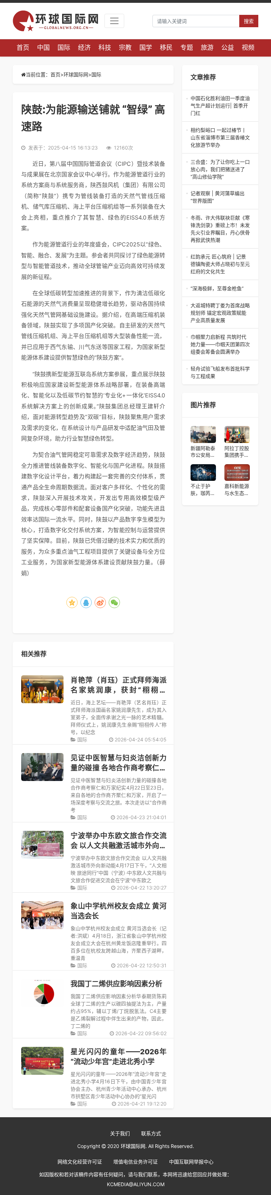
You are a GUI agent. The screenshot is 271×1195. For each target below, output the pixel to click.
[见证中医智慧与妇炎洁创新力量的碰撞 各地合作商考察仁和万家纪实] (42, 767)
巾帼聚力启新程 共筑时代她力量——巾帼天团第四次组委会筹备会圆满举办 (220, 344)
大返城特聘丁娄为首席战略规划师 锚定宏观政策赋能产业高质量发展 (220, 313)
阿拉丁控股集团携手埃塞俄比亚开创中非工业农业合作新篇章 (236, 452)
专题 (186, 47)
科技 (104, 47)
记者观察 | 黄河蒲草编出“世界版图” (220, 197)
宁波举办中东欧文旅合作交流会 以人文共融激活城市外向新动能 (119, 846)
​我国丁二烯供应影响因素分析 (116, 984)
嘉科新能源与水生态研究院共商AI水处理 (236, 489)
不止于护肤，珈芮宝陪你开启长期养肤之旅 (203, 489)
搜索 (249, 21)
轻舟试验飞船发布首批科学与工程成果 (220, 373)
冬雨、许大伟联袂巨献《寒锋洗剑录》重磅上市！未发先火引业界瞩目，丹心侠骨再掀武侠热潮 (220, 229)
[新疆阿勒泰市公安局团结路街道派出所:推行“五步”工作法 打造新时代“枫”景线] (203, 434)
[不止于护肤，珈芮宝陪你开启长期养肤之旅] (203, 472)
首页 (23, 47)
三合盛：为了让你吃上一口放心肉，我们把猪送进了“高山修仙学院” (220, 169)
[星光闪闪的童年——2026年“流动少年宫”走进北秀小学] (42, 1061)
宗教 (125, 47)
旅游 (207, 47)
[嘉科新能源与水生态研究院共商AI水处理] (237, 472)
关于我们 (120, 1133)
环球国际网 (76, 74)
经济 (84, 47)
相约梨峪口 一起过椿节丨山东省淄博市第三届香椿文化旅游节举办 (220, 137)
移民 (166, 47)
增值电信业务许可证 (135, 1162)
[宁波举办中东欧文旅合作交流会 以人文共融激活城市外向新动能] (42, 845)
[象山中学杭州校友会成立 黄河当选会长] (42, 915)
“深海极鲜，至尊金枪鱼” (220, 288)
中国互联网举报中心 (191, 1162)
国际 (64, 47)
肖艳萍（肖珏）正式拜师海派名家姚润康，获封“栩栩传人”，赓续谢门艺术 (119, 690)
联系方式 (151, 1133)
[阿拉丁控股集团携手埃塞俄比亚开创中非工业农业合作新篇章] (237, 434)
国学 (145, 47)
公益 (227, 47)
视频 (248, 47)
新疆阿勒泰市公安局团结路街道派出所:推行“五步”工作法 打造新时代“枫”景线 (203, 452)
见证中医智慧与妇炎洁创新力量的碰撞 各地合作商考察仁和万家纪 (119, 768)
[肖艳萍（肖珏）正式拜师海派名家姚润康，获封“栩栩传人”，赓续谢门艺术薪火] (42, 689)
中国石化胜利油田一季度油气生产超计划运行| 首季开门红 (220, 106)
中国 (43, 47)
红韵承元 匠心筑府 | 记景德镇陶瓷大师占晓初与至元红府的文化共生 (220, 264)
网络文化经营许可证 (80, 1162)
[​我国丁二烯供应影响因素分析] (42, 993)
